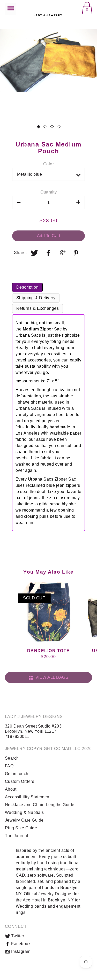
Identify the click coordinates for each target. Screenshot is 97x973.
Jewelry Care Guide (24, 820)
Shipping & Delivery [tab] (36, 298)
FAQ (9, 766)
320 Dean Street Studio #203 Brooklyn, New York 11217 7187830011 (33, 731)
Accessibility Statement (28, 797)
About (11, 789)
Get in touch (16, 773)
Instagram (20, 951)
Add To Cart (48, 236)
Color (48, 164)
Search (12, 758)
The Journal (16, 835)
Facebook (20, 943)
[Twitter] (34, 253)
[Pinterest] (77, 253)
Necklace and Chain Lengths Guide (39, 804)
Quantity (48, 192)
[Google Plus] (62, 253)
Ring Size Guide (21, 828)
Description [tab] (27, 287)
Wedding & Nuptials (24, 812)
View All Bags (51, 677)
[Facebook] (49, 253)
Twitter (17, 936)
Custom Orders (19, 781)
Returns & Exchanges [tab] (37, 308)
